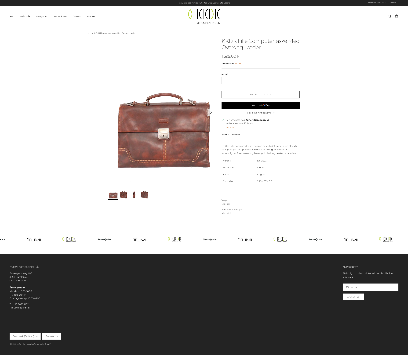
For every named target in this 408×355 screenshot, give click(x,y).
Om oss (76, 16)
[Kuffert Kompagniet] (204, 16)
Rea (12, 16)
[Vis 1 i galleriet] (161, 111)
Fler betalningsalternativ (260, 112)
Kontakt (91, 16)
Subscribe (353, 297)
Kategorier (41, 16)
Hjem (88, 33)
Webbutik (25, 16)
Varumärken (60, 16)
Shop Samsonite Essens (219, 3)
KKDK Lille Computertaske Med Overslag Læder (114, 33)
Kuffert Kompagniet (25, 344)
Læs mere (230, 127)
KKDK (238, 63)
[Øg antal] (237, 80)
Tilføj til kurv (260, 94)
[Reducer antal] (224, 80)
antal (225, 74)
